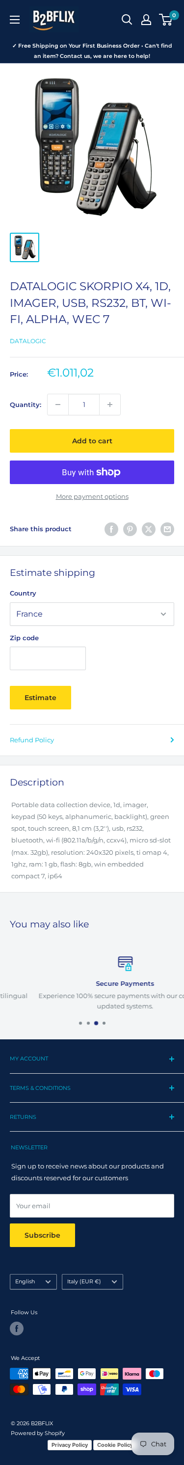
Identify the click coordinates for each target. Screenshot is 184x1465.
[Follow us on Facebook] (17, 1328)
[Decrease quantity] (58, 404)
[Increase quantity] (110, 404)
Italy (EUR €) (84, 1281)
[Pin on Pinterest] (130, 529)
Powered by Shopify (38, 1433)
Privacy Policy (70, 1444)
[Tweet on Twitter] (149, 529)
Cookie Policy (115, 1444)
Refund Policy (32, 740)
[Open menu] (15, 20)
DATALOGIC (28, 341)
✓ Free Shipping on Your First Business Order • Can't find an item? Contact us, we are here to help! (92, 50)
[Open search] (127, 19)
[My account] (146, 19)
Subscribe (42, 1235)
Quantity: (25, 404)
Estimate (40, 697)
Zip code (24, 638)
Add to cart (92, 440)
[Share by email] (167, 529)
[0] (166, 20)
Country (23, 593)
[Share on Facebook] (111, 529)
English (25, 1281)
